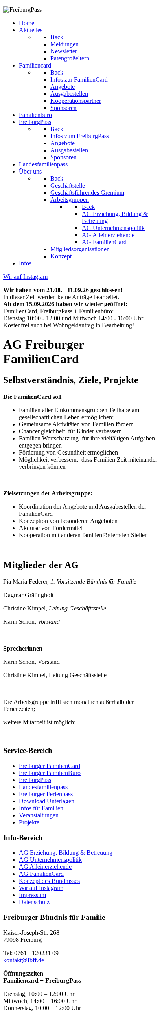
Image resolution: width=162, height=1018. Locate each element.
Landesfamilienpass (43, 787)
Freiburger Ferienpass (46, 794)
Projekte (29, 822)
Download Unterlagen (46, 801)
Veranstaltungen (39, 815)
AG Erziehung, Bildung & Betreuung (65, 852)
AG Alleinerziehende (45, 866)
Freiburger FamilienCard (49, 765)
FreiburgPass (35, 780)
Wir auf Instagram (41, 888)
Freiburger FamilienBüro (50, 772)
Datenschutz (34, 902)
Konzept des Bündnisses (49, 880)
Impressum (32, 895)
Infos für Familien (41, 808)
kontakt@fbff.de (23, 960)
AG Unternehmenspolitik (50, 859)
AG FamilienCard (41, 873)
